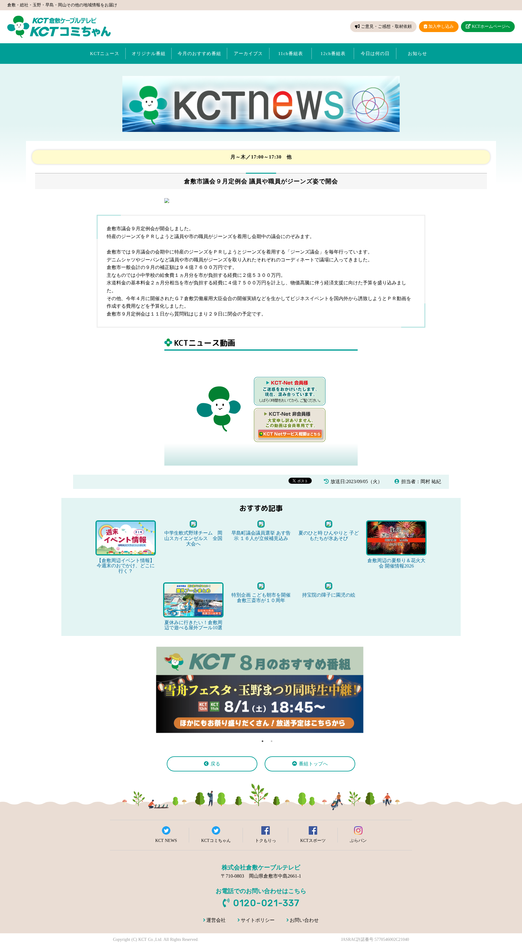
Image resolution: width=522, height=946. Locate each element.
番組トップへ (313, 763)
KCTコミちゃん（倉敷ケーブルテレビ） (59, 27)
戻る (215, 763)
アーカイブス (248, 53)
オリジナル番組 (149, 53)
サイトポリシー (258, 920)
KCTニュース (104, 53)
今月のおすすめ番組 (199, 53)
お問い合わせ (304, 920)
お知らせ (417, 53)
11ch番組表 (290, 53)
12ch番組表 (333, 53)
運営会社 (216, 920)
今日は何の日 (375, 53)
